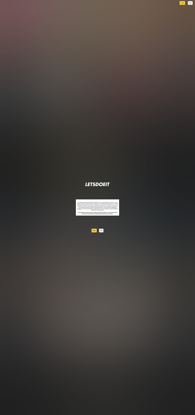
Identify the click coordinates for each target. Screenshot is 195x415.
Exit (101, 230)
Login (182, 3)
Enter (94, 230)
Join (190, 3)
